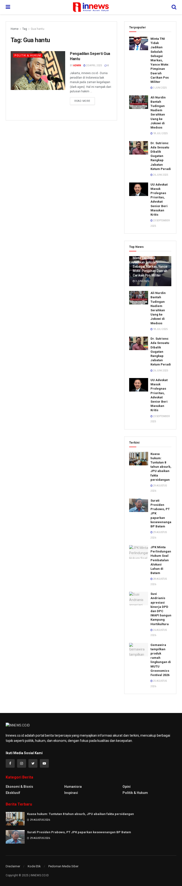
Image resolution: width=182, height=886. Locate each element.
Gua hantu (37, 29)
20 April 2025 (94, 65)
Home (14, 29)
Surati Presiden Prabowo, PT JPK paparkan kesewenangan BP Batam (79, 832)
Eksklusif (13, 793)
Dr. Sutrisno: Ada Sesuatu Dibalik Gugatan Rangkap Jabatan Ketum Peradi (160, 156)
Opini (127, 786)
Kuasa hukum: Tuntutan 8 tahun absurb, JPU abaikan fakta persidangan (160, 466)
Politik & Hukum (27, 55)
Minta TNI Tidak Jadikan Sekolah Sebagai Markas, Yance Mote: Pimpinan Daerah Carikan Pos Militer (159, 60)
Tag (24, 29)
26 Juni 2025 (160, 175)
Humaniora (73, 786)
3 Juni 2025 (160, 87)
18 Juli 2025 (160, 133)
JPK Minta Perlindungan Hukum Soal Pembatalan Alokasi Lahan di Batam (160, 560)
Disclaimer (13, 866)
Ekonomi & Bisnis (19, 786)
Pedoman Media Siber (63, 866)
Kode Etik (34, 866)
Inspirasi (71, 793)
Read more (82, 100)
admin (77, 65)
